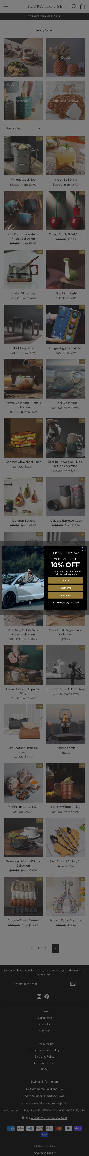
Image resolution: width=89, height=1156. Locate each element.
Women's (66, 588)
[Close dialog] (84, 549)
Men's (66, 580)
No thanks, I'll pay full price (66, 602)
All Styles (65, 595)
